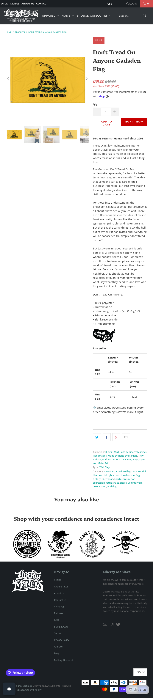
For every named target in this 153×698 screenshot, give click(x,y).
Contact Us (60, 600)
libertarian (107, 479)
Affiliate (58, 646)
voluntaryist (99, 486)
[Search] (144, 16)
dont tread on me (125, 475)
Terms (57, 633)
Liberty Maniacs (23, 685)
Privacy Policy (61, 640)
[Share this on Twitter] (97, 437)
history (97, 479)
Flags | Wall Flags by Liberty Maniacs (126, 452)
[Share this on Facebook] (107, 437)
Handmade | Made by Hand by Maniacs (115, 455)
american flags (123, 471)
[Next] (86, 78)
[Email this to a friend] (126, 437)
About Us (27, 3)
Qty (95, 104)
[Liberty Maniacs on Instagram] (112, 624)
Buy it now (134, 122)
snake (123, 482)
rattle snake (112, 482)
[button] (50, 16)
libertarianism (122, 479)
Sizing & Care (61, 626)
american (109, 471)
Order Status (10, 3)
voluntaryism (135, 482)
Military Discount (63, 660)
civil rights (108, 475)
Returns (58, 613)
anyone (137, 471)
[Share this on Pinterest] (116, 437)
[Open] (9, 689)
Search (58, 579)
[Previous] (9, 78)
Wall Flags (104, 467)
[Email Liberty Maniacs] (105, 624)
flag (138, 475)
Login (133, 3)
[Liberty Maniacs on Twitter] (118, 624)
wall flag (111, 486)
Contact (42, 3)
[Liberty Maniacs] (21, 16)
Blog (56, 653)
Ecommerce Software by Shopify (24, 689)
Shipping (59, 606)
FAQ (56, 620)
